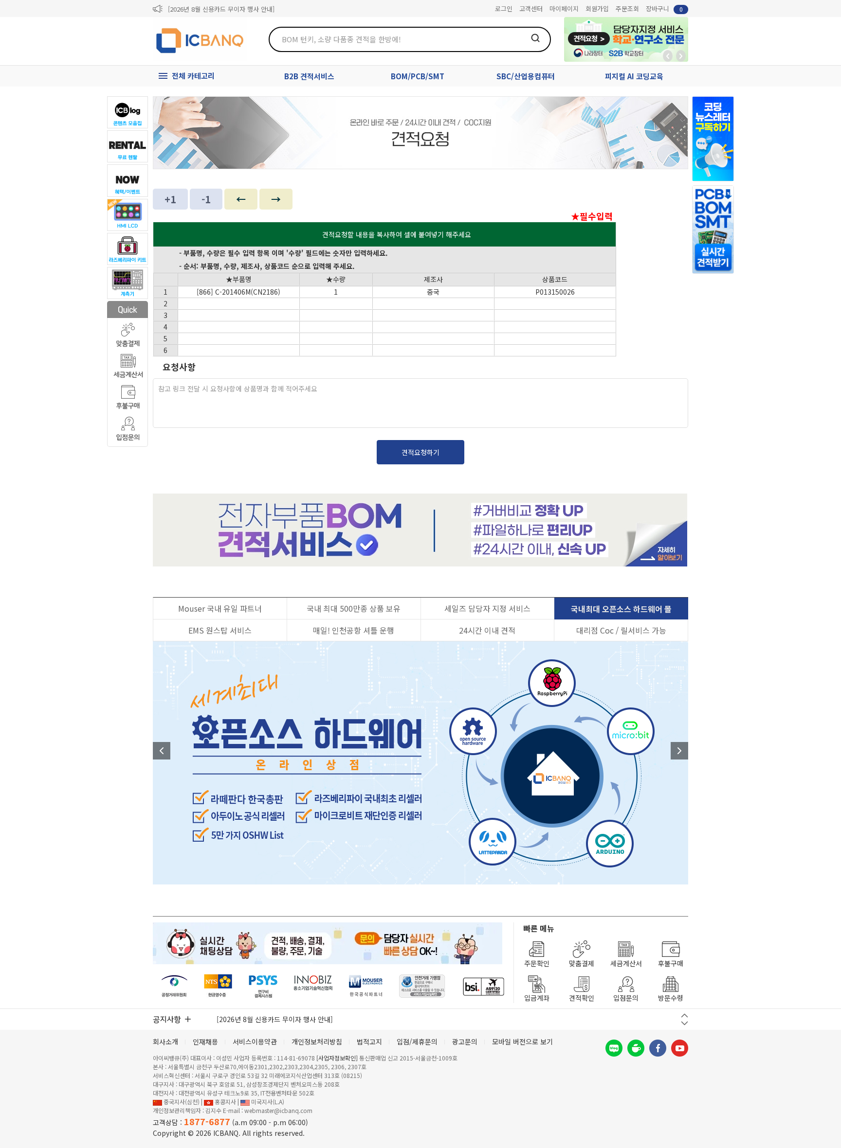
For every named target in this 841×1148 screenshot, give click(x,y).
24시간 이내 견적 (487, 630)
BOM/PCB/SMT (417, 76)
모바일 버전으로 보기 (522, 1041)
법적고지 (369, 1041)
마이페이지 (564, 8)
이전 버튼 (684, 1015)
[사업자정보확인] (337, 1058)
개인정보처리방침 (317, 1041)
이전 (161, 750)
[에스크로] (422, 986)
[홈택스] (218, 986)
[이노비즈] (313, 986)
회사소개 (165, 1041)
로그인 (503, 8)
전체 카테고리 (193, 76)
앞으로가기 (681, 56)
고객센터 (531, 8)
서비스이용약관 (255, 1041)
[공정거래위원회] (174, 986)
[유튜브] (679, 1048)
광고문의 (464, 1041)
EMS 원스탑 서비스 (220, 630)
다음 (679, 750)
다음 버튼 (684, 1023)
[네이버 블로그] (613, 1048)
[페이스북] (657, 1048)
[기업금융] (483, 986)
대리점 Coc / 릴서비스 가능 (621, 630)
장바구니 (664, 8)
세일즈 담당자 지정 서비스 (487, 608)
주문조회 (627, 8)
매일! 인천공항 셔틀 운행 (353, 630)
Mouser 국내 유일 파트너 (220, 608)
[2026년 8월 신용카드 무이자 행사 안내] (221, 9)
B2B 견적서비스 (309, 76)
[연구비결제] (263, 986)
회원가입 (597, 8)
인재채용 (205, 1041)
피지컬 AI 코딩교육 (634, 76)
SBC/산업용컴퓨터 (525, 76)
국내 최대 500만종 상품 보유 (354, 608)
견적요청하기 (420, 452)
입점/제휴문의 (417, 1041)
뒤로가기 (668, 56)
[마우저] (365, 986)
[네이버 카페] (635, 1048)
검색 (535, 38)
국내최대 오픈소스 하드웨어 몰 (621, 609)
